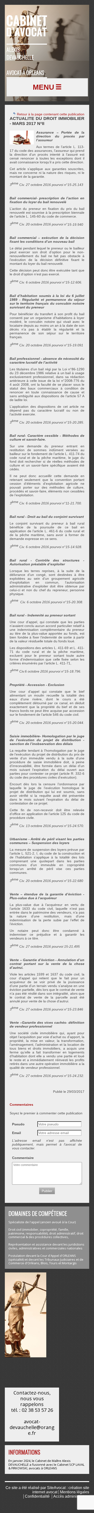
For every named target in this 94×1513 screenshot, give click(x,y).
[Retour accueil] (27, 23)
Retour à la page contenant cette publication (50, 114)
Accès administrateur (71, 1496)
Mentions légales (74, 1492)
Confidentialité (37, 1496)
